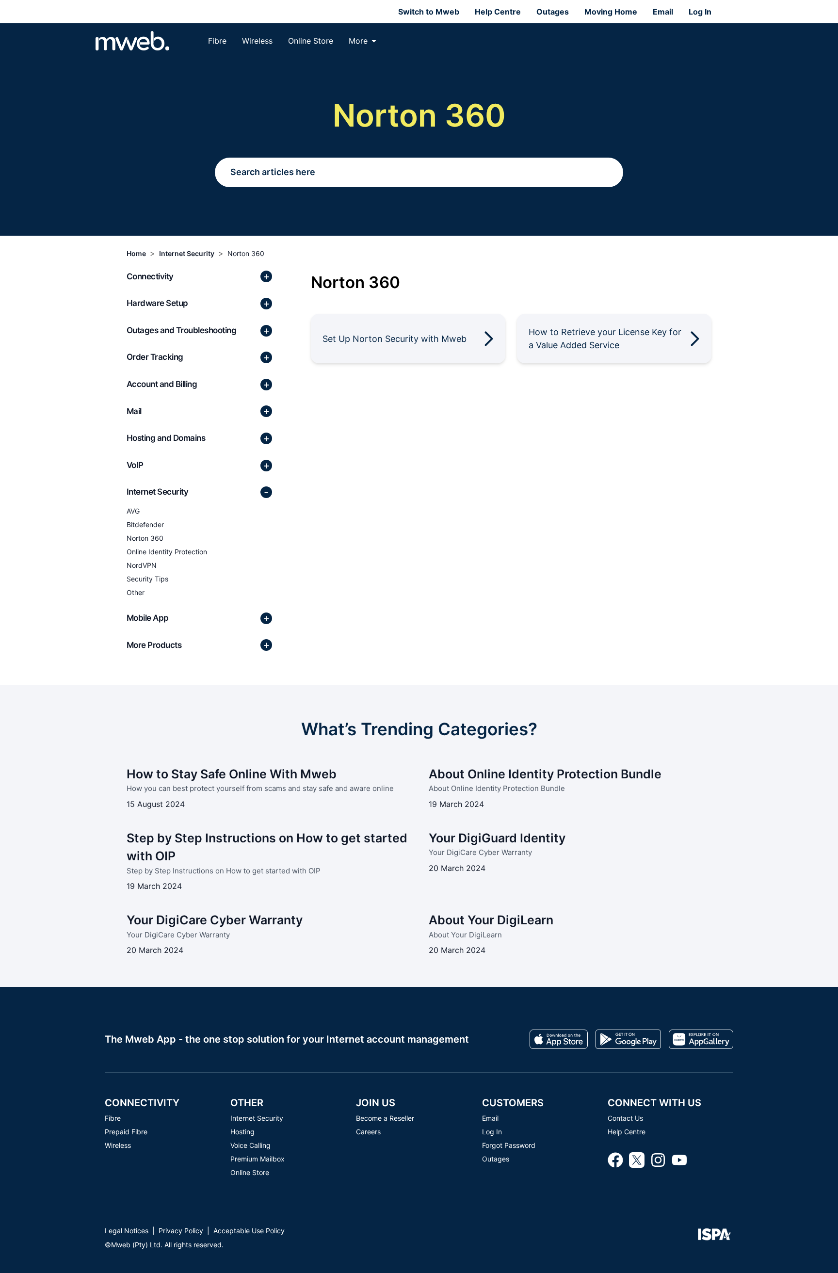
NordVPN (142, 565)
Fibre (217, 41)
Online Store (310, 41)
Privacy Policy (181, 1230)
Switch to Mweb (428, 11)
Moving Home (610, 11)
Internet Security (186, 253)
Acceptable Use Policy (249, 1230)
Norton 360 (245, 253)
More (358, 41)
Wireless (257, 41)
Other (136, 592)
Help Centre (498, 11)
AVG (133, 511)
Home (136, 253)
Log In (700, 11)
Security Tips (147, 579)
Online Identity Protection (167, 552)
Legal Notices (126, 1230)
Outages (552, 11)
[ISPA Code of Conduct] (714, 1237)
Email (663, 11)
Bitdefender (145, 524)
